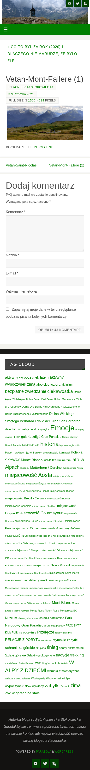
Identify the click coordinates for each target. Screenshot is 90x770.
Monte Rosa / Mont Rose (44, 610)
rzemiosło (46, 640)
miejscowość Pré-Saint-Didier (26, 558)
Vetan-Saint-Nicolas (21, 165)
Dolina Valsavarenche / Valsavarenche (57, 406)
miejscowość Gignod (26, 528)
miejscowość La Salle (17, 543)
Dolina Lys (28, 406)
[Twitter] (77, 3)
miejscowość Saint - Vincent (51, 565)
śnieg (52, 647)
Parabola (43, 751)
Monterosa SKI (68, 610)
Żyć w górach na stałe (22, 693)
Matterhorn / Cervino (46, 467)
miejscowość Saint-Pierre (64, 572)
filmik (16, 437)
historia (49, 444)
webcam (10, 678)
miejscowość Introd (16, 535)
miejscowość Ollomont (54, 550)
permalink (43, 147)
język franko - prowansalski (42, 452)
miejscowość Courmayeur (39, 513)
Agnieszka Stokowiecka (33, 87)
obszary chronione (28, 618)
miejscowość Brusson (59, 498)
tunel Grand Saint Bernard (19, 663)
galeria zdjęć (30, 437)
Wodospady (38, 678)
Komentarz (15, 212)
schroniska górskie (20, 648)
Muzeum (11, 618)
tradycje (62, 655)
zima (76, 685)
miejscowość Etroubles (51, 521)
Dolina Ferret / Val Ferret (39, 399)
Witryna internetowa (21, 291)
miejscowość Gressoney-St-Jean (60, 528)
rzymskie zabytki (65, 640)
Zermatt (65, 686)
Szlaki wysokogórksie (41, 655)
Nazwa (12, 255)
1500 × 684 (36, 100)
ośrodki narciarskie (51, 618)
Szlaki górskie (15, 655)
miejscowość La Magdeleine (68, 535)
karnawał (64, 452)
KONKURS (49, 460)
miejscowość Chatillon (44, 506)
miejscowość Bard (15, 491)
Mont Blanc (61, 602)
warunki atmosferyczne (63, 671)
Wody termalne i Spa (58, 678)
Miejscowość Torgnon (17, 588)
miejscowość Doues (26, 520)
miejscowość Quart (53, 558)
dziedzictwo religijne (19, 429)
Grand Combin (70, 437)
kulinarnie (64, 460)
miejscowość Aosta (28, 475)
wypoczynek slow (18, 686)
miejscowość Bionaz (37, 490)
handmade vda (30, 445)
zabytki (52, 685)
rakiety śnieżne (63, 632)
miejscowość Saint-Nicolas (34, 573)
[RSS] (85, 3)
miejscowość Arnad (63, 476)
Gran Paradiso (51, 437)
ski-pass (41, 648)
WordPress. (64, 751)
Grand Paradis (13, 445)
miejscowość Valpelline (71, 588)
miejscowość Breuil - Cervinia (25, 498)
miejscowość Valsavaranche (20, 595)
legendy (24, 468)
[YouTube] (69, 3)
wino (18, 678)
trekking (77, 655)
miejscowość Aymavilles (59, 483)
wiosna (26, 678)
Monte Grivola (21, 610)
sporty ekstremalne (71, 647)
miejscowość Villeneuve (26, 603)
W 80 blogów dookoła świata (51, 663)
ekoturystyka (41, 429)
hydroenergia (67, 445)
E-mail (12, 273)
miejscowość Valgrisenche (44, 588)
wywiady (38, 686)
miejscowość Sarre (65, 580)
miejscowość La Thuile (43, 543)
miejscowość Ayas (36, 483)
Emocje (62, 428)
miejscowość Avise (15, 483)
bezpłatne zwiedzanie (25, 391)
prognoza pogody (54, 625)
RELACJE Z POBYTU (22, 640)
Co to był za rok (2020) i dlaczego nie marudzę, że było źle (42, 54)
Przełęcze (45, 632)
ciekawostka (60, 391)
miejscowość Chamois (18, 505)
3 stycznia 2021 (21, 94)
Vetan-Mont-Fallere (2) (66, 165)
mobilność (45, 603)
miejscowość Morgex (27, 550)
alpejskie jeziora (48, 384)
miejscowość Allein (73, 468)
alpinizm (66, 384)
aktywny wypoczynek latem (27, 377)
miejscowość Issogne (40, 535)
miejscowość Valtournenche (53, 595)
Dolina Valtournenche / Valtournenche (26, 413)
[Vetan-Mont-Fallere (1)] (45, 123)
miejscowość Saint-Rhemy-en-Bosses (29, 580)
